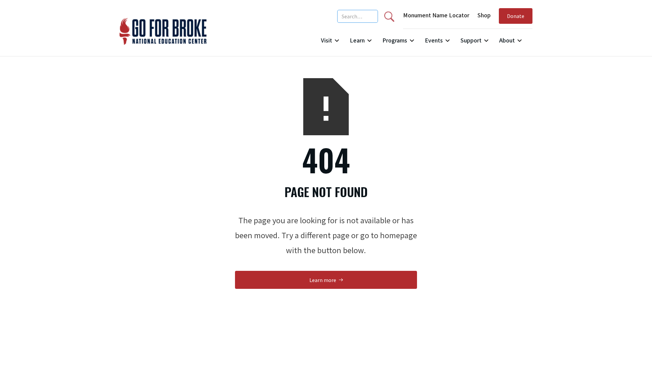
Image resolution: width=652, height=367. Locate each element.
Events (434, 40)
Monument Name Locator (436, 15)
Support (471, 40)
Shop (484, 15)
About (507, 40)
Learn (357, 40)
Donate (515, 15)
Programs (394, 40)
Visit (326, 40)
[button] (330, 43)
